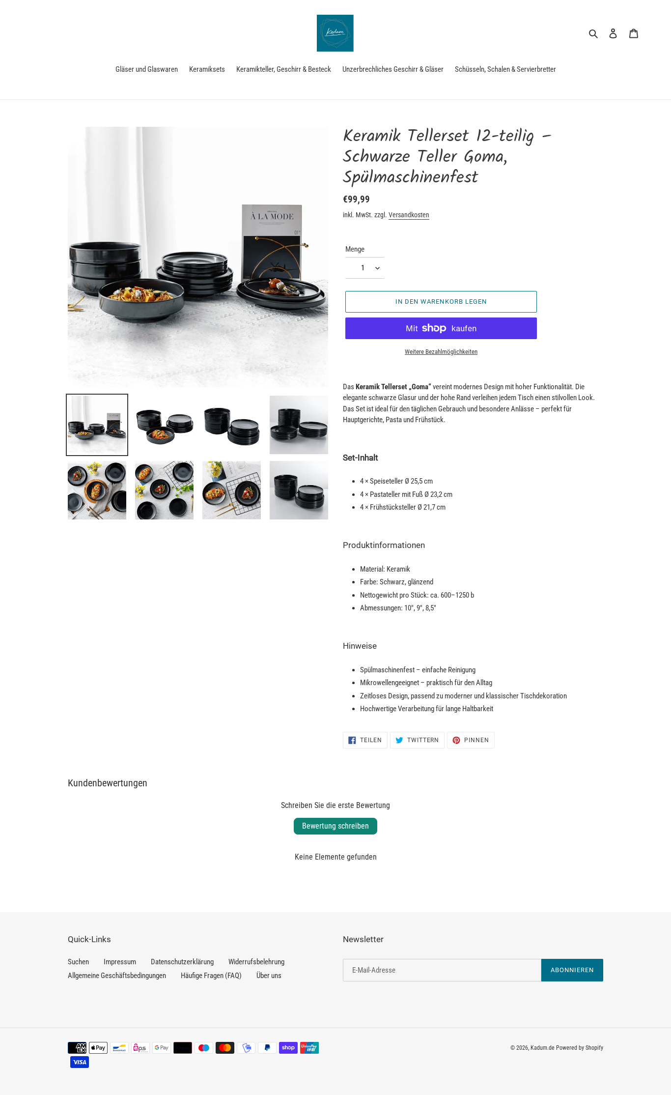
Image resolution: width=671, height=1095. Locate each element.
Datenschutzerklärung (182, 961)
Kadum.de (543, 1047)
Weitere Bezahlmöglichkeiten (441, 351)
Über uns (268, 975)
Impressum (120, 961)
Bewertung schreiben (335, 826)
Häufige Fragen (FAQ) (211, 975)
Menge (354, 249)
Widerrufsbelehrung (256, 961)
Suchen (78, 961)
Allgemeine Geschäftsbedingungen (117, 975)
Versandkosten (409, 215)
